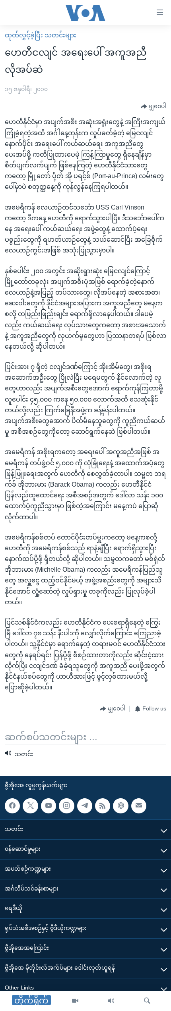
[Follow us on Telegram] (84, 805)
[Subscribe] (138, 805)
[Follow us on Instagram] (66, 805)
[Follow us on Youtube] (48, 805)
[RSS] (102, 805)
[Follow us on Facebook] (12, 805)
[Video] (75, 1001)
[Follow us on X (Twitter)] (30, 805)
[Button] (153, 106)
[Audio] (111, 1001)
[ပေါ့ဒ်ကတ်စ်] (120, 805)
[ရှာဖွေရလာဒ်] (147, 1001)
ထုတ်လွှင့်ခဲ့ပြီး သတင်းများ (40, 35)
